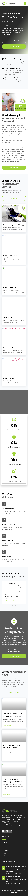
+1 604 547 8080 (14, 651)
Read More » (7, 725)
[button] (25, 3)
